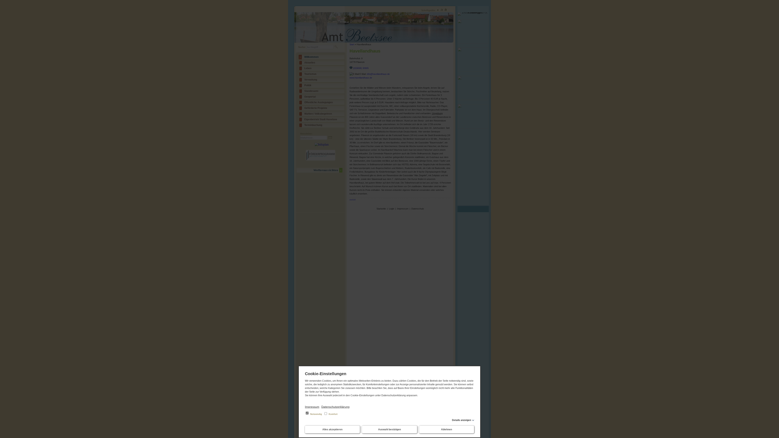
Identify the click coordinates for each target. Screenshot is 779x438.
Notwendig (316, 414)
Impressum (312, 406)
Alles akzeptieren (332, 429)
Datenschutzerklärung (335, 406)
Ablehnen (446, 429)
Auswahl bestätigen (389, 429)
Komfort (333, 414)
